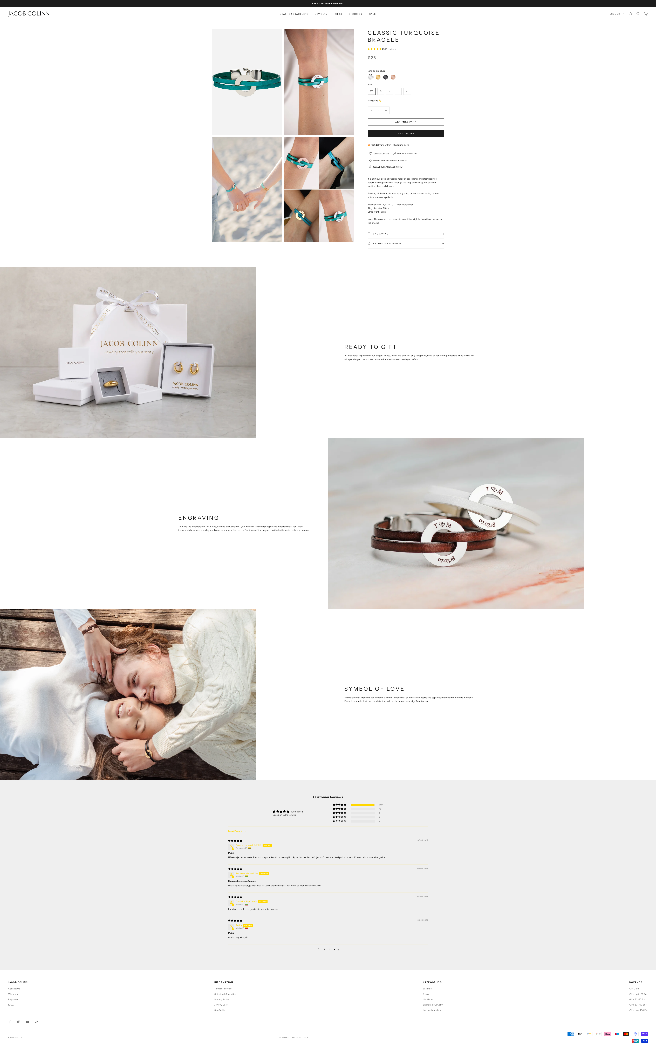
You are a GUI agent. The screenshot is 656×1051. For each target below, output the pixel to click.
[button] (375, 49)
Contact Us (14, 988)
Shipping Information (225, 994)
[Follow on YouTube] (27, 1022)
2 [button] (324, 949)
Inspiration (13, 999)
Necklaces (428, 999)
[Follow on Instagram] (18, 1022)
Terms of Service (222, 988)
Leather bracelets (294, 14)
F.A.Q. (11, 1004)
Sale (372, 14)
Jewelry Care (221, 1004)
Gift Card (634, 988)
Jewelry (321, 14)
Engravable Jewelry (433, 1004)
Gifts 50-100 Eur (637, 1004)
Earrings (427, 988)
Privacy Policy (221, 999)
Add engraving (405, 122)
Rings (426, 994)
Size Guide (219, 1010)
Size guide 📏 (374, 100)
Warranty (13, 994)
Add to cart (406, 133)
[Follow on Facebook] (10, 1022)
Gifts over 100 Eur (638, 1010)
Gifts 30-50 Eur (637, 999)
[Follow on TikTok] (36, 1022)
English (615, 14)
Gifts (338, 14)
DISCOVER (355, 14)
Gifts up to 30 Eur (638, 994)
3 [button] (329, 949)
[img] (235, 840)
